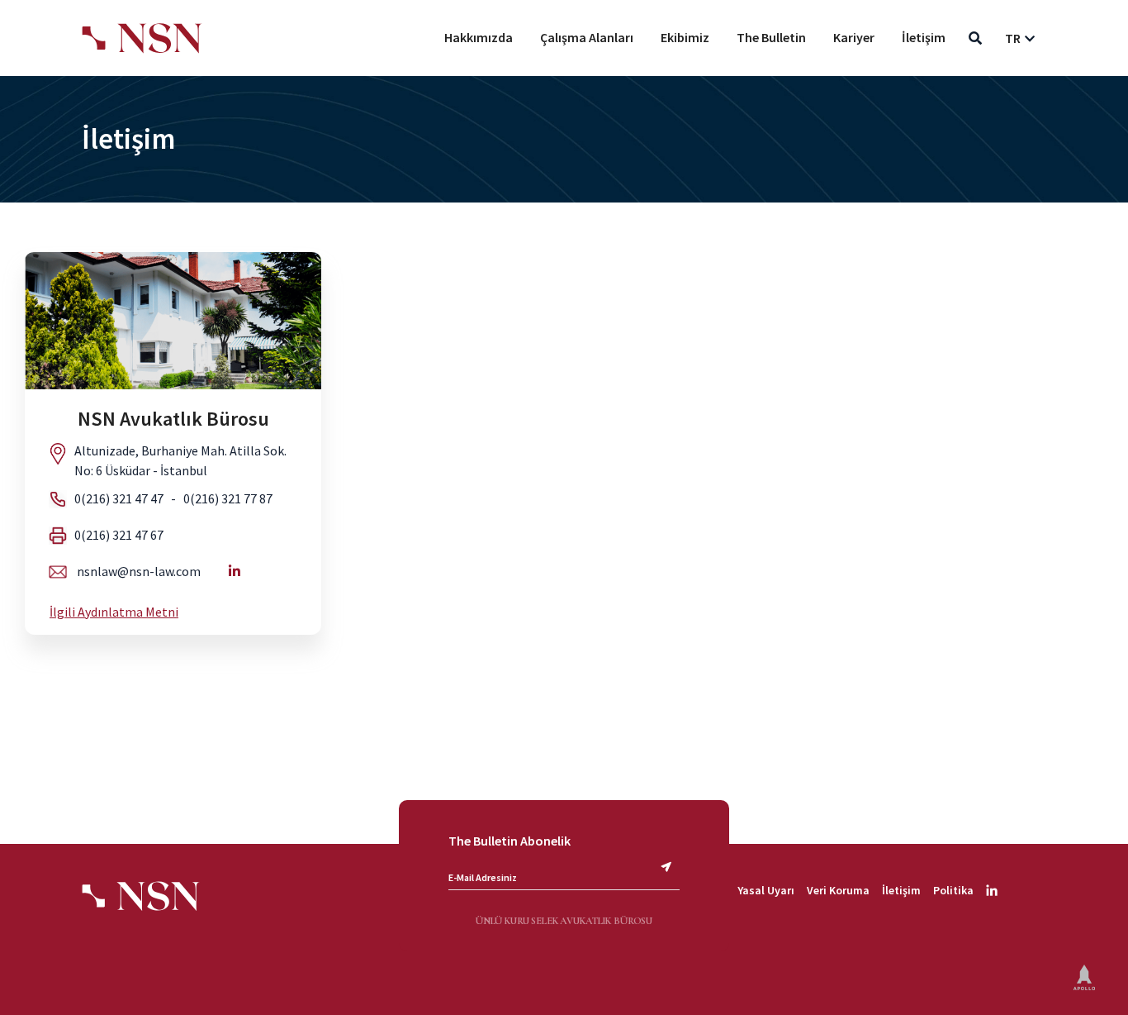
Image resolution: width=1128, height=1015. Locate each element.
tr (1013, 38)
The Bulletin (771, 37)
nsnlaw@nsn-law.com (139, 571)
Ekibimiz (685, 37)
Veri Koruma (838, 890)
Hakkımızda (478, 37)
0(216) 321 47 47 (119, 498)
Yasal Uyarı (765, 890)
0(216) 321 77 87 (228, 498)
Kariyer (853, 37)
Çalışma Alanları (586, 37)
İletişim (924, 37)
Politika (953, 890)
